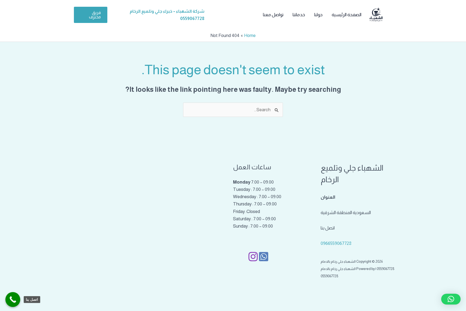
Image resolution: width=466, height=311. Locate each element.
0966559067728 (336, 243)
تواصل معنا (273, 14)
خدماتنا (299, 14)
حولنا (318, 14)
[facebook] (263, 256)
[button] (90, 15)
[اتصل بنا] (12, 299)
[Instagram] (253, 256)
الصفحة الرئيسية (346, 14)
